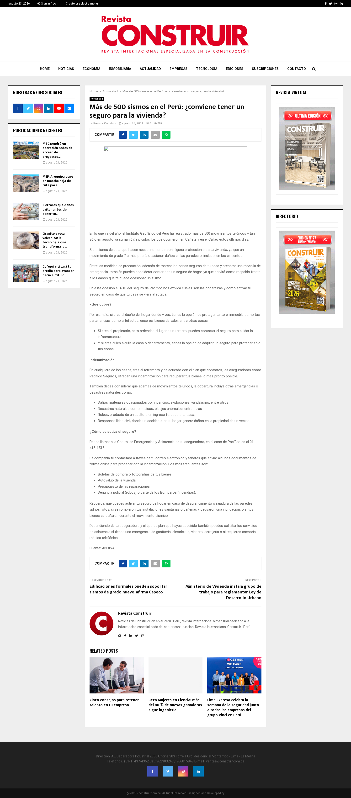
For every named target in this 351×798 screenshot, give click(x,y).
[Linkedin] (198, 771)
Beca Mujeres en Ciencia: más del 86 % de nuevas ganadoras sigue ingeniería (175, 705)
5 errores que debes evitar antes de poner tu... (58, 209)
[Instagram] (183, 771)
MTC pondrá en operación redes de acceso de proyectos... (58, 150)
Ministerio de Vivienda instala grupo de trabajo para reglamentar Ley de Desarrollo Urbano (223, 592)
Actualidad (150, 69)
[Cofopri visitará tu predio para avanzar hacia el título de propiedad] (26, 273)
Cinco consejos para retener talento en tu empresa (114, 702)
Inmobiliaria (120, 69)
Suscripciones (265, 69)
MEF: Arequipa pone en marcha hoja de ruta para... (58, 181)
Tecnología (206, 69)
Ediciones (234, 69)
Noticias (66, 69)
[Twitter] (168, 771)
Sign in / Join (49, 3)
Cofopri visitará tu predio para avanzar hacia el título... (58, 271)
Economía (91, 69)
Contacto (296, 69)
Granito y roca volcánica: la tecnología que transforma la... (55, 240)
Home (45, 69)
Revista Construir (104, 123)
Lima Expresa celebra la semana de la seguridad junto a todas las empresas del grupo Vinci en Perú (233, 707)
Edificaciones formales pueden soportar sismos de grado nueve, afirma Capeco (128, 589)
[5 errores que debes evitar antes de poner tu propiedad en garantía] (26, 211)
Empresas (178, 69)
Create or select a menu (82, 3)
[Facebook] (152, 771)
